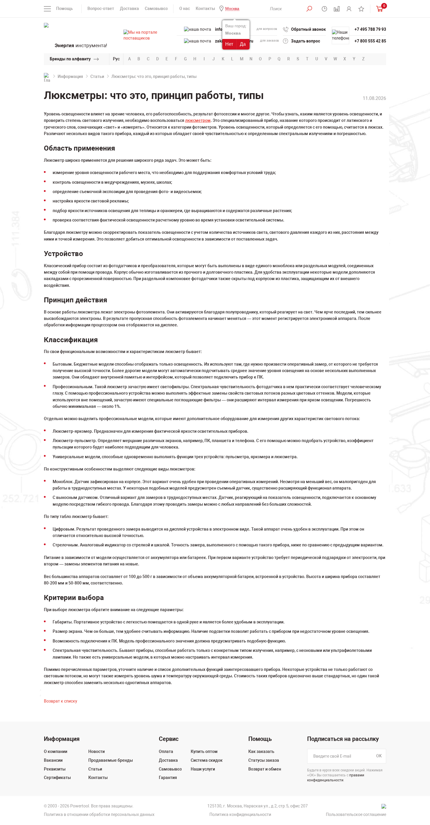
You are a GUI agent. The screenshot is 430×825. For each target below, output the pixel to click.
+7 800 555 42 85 (370, 41)
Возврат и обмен (264, 769)
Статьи (97, 76)
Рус (116, 59)
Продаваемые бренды (110, 760)
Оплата (166, 751)
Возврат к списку (60, 701)
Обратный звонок (308, 29)
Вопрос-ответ (100, 8)
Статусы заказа (263, 760)
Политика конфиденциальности (240, 814)
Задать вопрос (305, 41)
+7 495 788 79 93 (370, 29)
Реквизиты (55, 769)
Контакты (205, 8)
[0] (378, 8)
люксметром (198, 120)
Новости (96, 751)
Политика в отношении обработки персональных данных (99, 814)
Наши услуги (203, 769)
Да (243, 44)
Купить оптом (204, 751)
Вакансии (53, 760)
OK (379, 756)
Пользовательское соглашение (356, 814)
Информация (70, 76)
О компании (55, 751)
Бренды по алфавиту (70, 59)
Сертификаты (57, 777)
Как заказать (261, 751)
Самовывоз (156, 8)
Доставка (129, 8)
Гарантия (168, 777)
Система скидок (207, 760)
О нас (184, 8)
